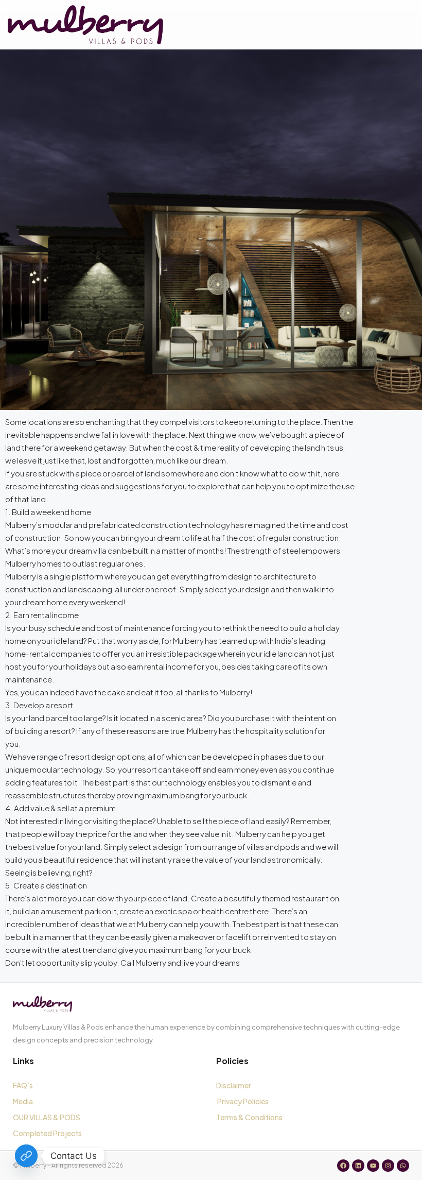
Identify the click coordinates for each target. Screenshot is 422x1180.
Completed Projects (47, 1133)
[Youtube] (373, 1165)
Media (23, 1101)
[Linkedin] (358, 1165)
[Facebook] (343, 1165)
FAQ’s (23, 1085)
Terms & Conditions (250, 1117)
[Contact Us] (26, 1155)
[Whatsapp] (403, 1165)
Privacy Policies (243, 1101)
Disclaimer (233, 1085)
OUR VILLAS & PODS (46, 1117)
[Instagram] (388, 1165)
